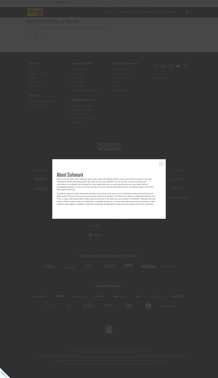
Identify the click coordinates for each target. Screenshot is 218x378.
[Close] (161, 164)
